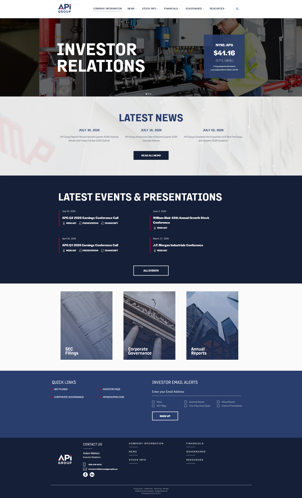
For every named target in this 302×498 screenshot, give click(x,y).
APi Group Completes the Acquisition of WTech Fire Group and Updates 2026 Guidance (213, 138)
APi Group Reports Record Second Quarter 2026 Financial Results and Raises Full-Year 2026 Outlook (89, 138)
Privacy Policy (138, 488)
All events (151, 270)
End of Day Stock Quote (199, 406)
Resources (195, 459)
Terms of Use (158, 488)
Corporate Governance (69, 397)
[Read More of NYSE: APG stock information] (224, 56)
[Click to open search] (237, 9)
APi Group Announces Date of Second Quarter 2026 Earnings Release (151, 138)
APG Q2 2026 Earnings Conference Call (90, 218)
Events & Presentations (232, 406)
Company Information (146, 443)
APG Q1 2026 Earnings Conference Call (90, 245)
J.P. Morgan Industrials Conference (178, 245)
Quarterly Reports (196, 402)
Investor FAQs (111, 389)
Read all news (151, 155)
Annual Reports (228, 402)
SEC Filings (60, 389)
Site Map (165, 488)
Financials (195, 443)
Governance (196, 451)
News (159, 402)
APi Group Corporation (147, 491)
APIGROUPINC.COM (113, 397)
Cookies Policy (148, 488)
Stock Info (137, 459)
